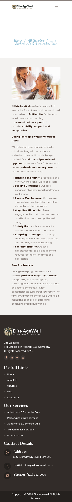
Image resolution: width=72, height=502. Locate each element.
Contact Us (13, 397)
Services (12, 385)
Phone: (19, 475)
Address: (20, 452)
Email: (18, 465)
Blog (9, 391)
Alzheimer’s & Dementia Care (23, 412)
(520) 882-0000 (36, 475)
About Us (12, 380)
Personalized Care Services (22, 418)
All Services (36, 40)
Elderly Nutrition (15, 435)
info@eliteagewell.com (38, 465)
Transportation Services (20, 429)
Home (18, 40)
